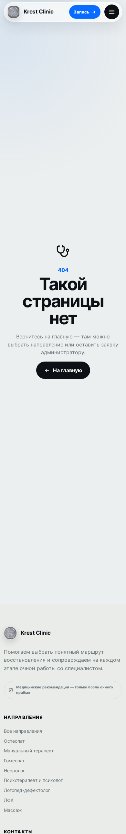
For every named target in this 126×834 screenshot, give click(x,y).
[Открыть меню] (111, 11)
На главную (67, 370)
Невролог (14, 770)
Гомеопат (14, 760)
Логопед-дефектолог (27, 790)
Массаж (13, 810)
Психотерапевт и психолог (33, 780)
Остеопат (14, 741)
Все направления (23, 731)
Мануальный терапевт (29, 750)
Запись (81, 11)
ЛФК (9, 800)
